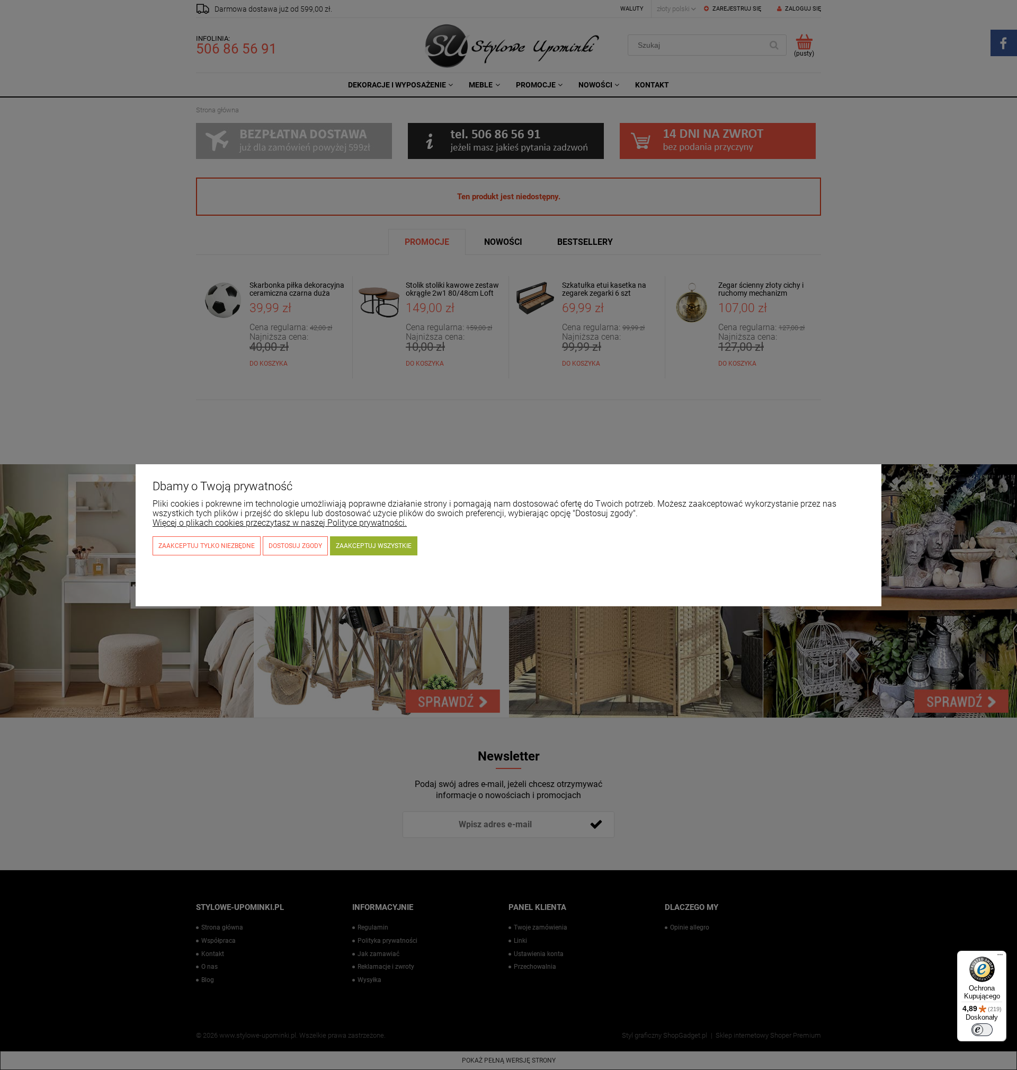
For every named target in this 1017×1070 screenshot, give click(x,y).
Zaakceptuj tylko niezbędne (206, 546)
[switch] (982, 1029)
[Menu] (1000, 957)
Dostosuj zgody (295, 546)
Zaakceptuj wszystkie (374, 546)
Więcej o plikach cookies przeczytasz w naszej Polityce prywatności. (280, 523)
